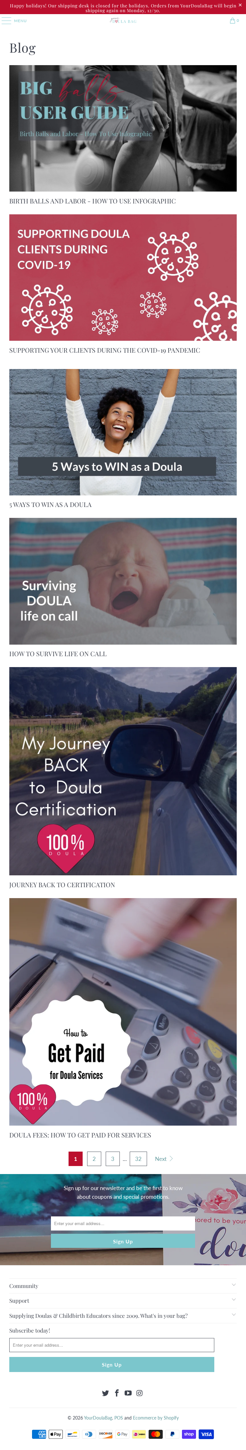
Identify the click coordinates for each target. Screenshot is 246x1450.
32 (138, 1158)
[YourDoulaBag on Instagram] (140, 1393)
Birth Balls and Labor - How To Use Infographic (92, 200)
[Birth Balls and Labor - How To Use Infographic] (123, 128)
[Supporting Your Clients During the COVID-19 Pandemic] (123, 277)
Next (161, 1158)
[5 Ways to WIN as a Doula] (123, 432)
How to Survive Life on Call (58, 653)
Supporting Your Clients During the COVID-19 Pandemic (104, 350)
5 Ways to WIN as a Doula (50, 504)
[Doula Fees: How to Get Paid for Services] (123, 1012)
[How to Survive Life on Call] (123, 581)
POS (118, 1417)
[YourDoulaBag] (123, 20)
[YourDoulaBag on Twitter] (106, 1393)
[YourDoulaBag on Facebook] (117, 1393)
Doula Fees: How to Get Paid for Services (80, 1134)
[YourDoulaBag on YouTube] (128, 1393)
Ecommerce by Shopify (156, 1417)
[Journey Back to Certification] (123, 771)
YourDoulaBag (98, 1417)
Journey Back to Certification (62, 884)
